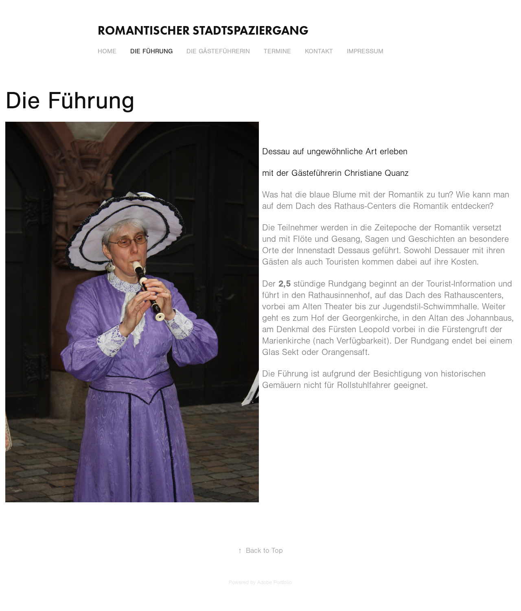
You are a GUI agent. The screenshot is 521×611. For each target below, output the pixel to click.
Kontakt (319, 51)
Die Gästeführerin (218, 51)
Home (107, 51)
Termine (277, 51)
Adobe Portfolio (274, 582)
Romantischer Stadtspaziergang (203, 30)
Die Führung (151, 51)
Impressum (365, 51)
